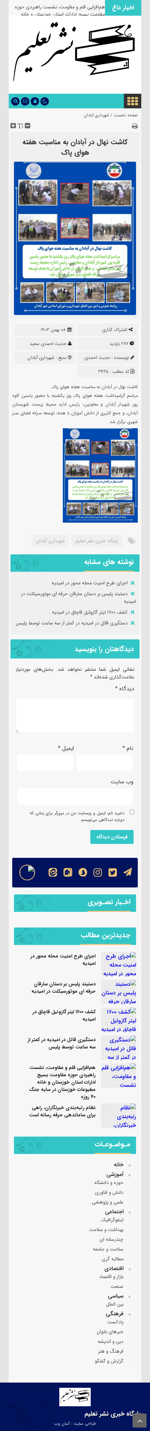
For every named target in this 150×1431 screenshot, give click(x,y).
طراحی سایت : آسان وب (75, 1423)
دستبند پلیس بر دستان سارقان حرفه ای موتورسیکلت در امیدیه (63, 987)
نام (127, 748)
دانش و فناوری (109, 1192)
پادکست (115, 1322)
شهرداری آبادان (96, 115)
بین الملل (114, 1304)
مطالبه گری (112, 1259)
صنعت (117, 1286)
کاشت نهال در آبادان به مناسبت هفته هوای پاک (75, 147)
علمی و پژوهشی (107, 1202)
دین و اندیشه (110, 1341)
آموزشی (114, 1174)
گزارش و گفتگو (109, 1361)
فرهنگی (114, 1313)
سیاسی (115, 1296)
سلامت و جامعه (108, 1249)
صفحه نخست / (123, 115)
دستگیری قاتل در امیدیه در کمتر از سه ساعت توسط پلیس (72, 623)
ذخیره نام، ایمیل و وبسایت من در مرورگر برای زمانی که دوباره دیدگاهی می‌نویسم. (77, 816)
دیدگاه (124, 688)
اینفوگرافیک (112, 1220)
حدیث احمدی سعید (48, 343)
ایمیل (66, 748)
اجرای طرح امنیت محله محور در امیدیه (90, 583)
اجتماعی (114, 1211)
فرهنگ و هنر (110, 1351)
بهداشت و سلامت (106, 1229)
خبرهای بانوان (110, 1332)
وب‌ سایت (122, 781)
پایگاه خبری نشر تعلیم (96, 541)
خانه (118, 1164)
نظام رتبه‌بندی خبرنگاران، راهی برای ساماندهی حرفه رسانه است (62, 1111)
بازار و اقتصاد (111, 1276)
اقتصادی (113, 1268)
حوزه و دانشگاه (108, 1182)
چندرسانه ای (111, 1239)
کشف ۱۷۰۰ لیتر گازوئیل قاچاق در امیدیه (90, 612)
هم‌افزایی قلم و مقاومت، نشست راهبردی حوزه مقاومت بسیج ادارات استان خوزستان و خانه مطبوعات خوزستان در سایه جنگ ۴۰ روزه (60, 14)
